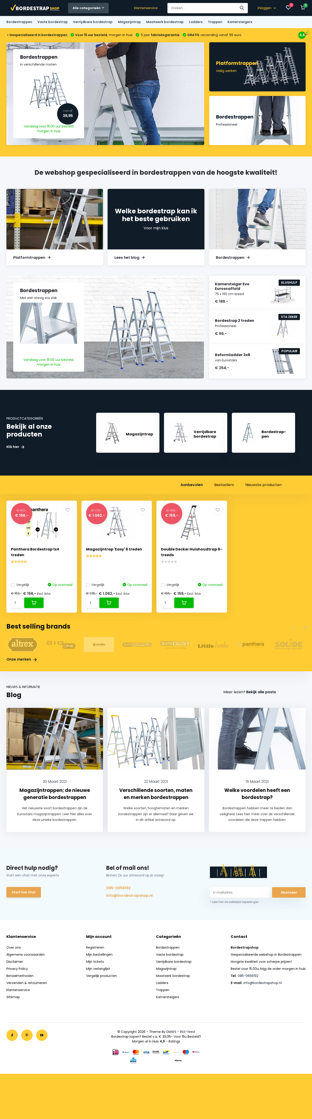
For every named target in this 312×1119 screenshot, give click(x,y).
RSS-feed (187, 1031)
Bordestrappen (19, 22)
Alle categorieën (86, 8)
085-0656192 (118, 888)
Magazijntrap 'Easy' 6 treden (114, 549)
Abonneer (289, 892)
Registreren (95, 947)
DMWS (171, 1031)
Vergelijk (22, 584)
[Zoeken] (242, 8)
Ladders (196, 22)
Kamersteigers (239, 22)
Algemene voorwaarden (25, 954)
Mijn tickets (95, 961)
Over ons (13, 947)
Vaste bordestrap (52, 22)
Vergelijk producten (101, 976)
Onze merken (19, 659)
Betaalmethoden (20, 976)
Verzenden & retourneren (26, 983)
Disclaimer (14, 961)
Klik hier (13, 447)
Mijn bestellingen (99, 954)
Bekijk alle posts (261, 692)
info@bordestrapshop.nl (129, 895)
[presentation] (294, 627)
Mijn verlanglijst (98, 968)
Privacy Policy (17, 968)
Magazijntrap (129, 22)
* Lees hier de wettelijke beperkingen (234, 902)
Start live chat (24, 892)
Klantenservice (146, 8)
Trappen (215, 22)
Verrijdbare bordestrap (93, 22)
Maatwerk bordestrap (165, 22)
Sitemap (13, 997)
